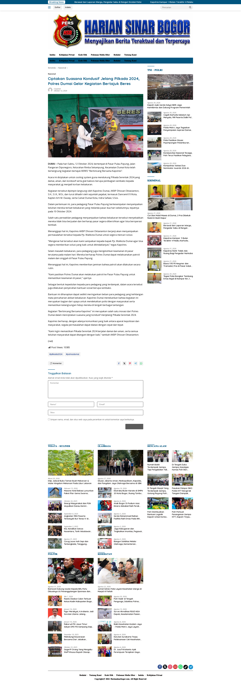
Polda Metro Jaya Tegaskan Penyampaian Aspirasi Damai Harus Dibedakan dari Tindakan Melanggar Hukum (177, 128)
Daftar (57, 7)
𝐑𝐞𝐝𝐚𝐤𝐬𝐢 (117, 54)
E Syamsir (57, 89)
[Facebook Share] (119, 363)
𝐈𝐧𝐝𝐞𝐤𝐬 (52, 54)
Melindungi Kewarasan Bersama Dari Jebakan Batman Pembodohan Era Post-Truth (76, 638)
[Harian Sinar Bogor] (120, 31)
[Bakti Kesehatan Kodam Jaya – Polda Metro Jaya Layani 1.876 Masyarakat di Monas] (105, 626)
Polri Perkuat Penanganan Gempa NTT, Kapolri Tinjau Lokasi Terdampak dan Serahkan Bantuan (181, 514)
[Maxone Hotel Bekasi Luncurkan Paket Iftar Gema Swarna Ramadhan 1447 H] (55, 493)
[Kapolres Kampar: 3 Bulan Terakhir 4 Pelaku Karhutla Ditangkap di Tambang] (154, 240)
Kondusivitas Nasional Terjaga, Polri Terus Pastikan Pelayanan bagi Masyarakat (177, 154)
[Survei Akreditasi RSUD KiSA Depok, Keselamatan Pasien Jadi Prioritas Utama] (105, 613)
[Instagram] (170, 667)
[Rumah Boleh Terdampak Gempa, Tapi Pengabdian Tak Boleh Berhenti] (157, 456)
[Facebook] (160, 667)
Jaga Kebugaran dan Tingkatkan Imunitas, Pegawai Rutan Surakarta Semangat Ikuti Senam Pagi (128, 530)
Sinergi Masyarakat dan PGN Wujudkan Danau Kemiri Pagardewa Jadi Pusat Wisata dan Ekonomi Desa (78, 504)
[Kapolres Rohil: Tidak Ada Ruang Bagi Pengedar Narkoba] (154, 253)
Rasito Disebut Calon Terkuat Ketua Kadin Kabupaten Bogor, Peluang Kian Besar (78, 600)
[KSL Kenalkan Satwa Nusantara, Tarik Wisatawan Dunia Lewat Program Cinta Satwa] (55, 531)
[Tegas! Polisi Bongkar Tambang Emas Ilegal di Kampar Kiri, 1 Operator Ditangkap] (154, 278)
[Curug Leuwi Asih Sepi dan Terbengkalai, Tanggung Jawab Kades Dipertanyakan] (55, 543)
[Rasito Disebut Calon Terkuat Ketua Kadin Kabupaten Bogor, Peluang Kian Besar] (55, 601)
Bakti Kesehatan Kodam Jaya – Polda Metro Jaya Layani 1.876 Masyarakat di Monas (128, 625)
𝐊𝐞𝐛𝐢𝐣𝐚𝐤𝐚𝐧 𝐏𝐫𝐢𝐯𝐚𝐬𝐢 (66, 54)
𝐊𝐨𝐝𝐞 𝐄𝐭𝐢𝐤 (82, 54)
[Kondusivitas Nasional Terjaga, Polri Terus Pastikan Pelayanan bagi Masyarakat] (154, 155)
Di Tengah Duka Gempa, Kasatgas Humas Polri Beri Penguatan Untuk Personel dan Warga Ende (181, 467)
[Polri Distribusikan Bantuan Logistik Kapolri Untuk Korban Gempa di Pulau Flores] (157, 503)
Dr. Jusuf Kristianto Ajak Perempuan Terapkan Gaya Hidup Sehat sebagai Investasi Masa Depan (128, 650)
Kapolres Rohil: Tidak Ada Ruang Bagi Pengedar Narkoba (178, 252)
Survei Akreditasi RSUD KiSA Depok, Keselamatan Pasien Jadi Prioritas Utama (127, 612)
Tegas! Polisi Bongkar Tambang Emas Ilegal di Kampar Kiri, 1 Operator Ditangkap (178, 277)
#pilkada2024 (55, 354)
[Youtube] (175, 667)
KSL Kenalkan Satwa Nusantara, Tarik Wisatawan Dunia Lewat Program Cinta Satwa (77, 530)
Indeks (68, 7)
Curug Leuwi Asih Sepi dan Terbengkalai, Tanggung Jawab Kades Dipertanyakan (77, 542)
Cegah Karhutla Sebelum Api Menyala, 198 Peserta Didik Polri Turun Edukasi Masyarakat (178, 116)
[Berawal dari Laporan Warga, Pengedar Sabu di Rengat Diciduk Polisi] (154, 227)
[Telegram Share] (135, 363)
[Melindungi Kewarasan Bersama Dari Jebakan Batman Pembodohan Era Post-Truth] (55, 639)
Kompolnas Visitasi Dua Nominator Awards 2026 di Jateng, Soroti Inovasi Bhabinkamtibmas (176, 167)
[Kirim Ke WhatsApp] (141, 363)
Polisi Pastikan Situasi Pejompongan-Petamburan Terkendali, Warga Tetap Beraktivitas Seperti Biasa (176, 141)
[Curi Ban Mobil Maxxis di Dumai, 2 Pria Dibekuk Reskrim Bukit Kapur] (170, 197)
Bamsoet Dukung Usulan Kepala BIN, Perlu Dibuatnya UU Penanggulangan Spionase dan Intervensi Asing (69, 590)
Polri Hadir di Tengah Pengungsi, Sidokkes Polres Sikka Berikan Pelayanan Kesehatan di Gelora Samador (128, 600)
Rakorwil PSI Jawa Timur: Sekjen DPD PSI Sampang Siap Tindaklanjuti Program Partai (78, 625)
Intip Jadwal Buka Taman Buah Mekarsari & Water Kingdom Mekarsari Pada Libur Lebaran (69, 482)
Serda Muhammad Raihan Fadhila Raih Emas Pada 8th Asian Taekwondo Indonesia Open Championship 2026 (127, 517)
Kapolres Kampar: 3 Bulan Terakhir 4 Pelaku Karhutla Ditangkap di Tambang (155, 2)
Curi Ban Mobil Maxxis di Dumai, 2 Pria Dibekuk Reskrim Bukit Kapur (169, 216)
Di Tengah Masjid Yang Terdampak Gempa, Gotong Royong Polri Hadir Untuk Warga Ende (157, 491)
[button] (190, 7)
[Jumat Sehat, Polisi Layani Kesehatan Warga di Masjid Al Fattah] (120, 571)
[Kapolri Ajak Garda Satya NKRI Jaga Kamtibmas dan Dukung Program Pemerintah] (170, 87)
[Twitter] (165, 667)
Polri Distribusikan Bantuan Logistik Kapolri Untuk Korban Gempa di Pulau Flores (157, 514)
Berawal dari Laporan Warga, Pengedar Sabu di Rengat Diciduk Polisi (75, 2)
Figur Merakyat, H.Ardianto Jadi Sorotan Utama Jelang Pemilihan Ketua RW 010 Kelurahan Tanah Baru (78, 612)
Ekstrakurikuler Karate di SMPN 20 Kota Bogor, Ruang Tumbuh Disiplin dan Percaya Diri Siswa (128, 491)
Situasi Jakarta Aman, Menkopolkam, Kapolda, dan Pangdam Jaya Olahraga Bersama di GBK (120, 482)
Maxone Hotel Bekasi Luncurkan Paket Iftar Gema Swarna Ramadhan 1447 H (78, 491)
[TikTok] (185, 667)
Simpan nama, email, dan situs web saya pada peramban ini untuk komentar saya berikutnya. (92, 419)
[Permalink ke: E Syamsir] (50, 89)
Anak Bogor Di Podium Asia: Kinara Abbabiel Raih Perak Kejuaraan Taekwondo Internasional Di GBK (127, 504)
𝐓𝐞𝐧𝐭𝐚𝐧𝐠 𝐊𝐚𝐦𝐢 (130, 54)
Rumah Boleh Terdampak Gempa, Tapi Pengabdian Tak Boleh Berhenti (157, 467)
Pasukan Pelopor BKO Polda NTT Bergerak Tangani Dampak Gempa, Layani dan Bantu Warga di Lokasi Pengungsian (182, 491)
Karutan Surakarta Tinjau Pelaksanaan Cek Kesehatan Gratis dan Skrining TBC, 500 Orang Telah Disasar (127, 638)
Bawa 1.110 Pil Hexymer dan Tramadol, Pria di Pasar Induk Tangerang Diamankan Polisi (177, 264)
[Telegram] (191, 667)
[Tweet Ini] (124, 363)
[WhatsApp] (180, 667)
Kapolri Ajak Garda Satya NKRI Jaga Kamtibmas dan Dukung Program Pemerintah (168, 106)
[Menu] (50, 7)
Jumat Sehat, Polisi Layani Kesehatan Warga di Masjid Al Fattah (120, 590)
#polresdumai (72, 354)
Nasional (52, 74)
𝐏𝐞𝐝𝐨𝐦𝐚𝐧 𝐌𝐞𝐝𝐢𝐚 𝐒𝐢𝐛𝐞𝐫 (100, 54)
